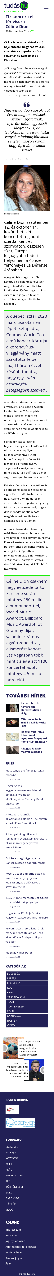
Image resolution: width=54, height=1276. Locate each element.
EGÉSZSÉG (13, 973)
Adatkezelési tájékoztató (21, 1246)
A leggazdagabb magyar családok (31, 750)
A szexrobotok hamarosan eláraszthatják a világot (31, 708)
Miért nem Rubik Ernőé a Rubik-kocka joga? (33, 722)
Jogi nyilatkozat (15, 1241)
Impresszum (13, 1229)
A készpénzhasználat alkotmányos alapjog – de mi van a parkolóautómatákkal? (26, 819)
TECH (10, 1002)
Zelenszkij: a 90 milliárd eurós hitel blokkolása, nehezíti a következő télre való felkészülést (17, 1070)
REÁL (10, 992)
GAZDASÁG (14, 1016)
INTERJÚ (12, 978)
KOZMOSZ (13, 983)
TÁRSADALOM (16, 997)
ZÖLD (10, 1011)
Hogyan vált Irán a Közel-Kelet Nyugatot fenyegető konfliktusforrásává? (34, 736)
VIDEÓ (11, 1025)
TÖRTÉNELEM (15, 1006)
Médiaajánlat (14, 1252)
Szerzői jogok (14, 1258)
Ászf (8, 1264)
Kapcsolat (12, 1235)
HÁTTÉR (12, 1020)
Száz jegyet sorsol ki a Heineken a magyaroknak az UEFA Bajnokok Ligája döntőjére (30, 1048)
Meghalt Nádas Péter (19, 952)
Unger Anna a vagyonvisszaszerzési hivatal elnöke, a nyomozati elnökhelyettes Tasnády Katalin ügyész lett (25, 794)
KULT (10, 987)
